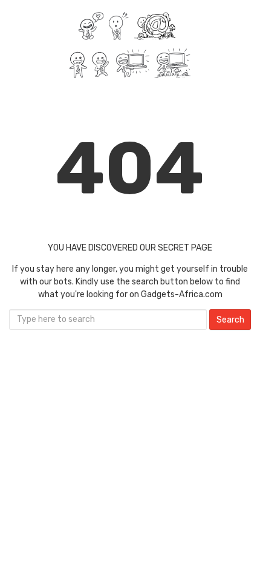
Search (230, 320)
